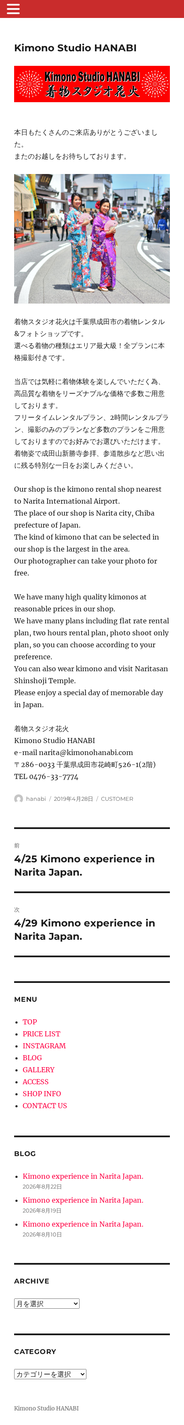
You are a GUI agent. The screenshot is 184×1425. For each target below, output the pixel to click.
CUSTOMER (117, 798)
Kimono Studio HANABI (75, 48)
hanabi (36, 798)
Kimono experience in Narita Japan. (83, 1176)
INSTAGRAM (44, 1045)
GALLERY (38, 1069)
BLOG (32, 1057)
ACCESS (36, 1081)
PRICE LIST (41, 1034)
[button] (14, 10)
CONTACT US (45, 1105)
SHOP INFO (42, 1093)
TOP (30, 1022)
